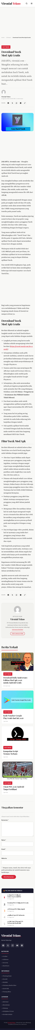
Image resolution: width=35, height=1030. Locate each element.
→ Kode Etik (5, 988)
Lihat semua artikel (17, 633)
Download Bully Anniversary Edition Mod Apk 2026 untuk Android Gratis (15, 680)
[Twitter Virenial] (8, 945)
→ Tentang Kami (6, 976)
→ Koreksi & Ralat (6, 1014)
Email (3, 849)
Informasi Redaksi (17, 629)
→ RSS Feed (4, 1002)
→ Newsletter (5, 1005)
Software (6, 47)
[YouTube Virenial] (17, 945)
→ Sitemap (4, 1008)
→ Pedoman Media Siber (8, 985)
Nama (3, 840)
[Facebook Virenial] (3, 945)
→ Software (4, 959)
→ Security (4, 962)
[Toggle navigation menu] (32, 3)
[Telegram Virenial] (22, 945)
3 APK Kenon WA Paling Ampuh (16, 909)
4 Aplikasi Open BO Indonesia (15, 915)
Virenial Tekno (17, 619)
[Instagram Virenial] (12, 945)
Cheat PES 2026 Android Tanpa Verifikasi (13, 788)
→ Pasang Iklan (6, 992)
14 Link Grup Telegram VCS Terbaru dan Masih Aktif (15, 922)
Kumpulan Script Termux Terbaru (10, 752)
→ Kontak (4, 979)
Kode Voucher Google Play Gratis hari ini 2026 (13, 716)
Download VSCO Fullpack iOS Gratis (18, 903)
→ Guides (4, 956)
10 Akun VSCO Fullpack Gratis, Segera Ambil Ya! (14, 896)
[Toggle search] (27, 3)
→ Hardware (5, 966)
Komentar (5, 820)
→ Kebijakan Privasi (7, 1011)
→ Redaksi (4, 982)
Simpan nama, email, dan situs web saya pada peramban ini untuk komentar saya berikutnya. (16, 870)
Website (4, 858)
